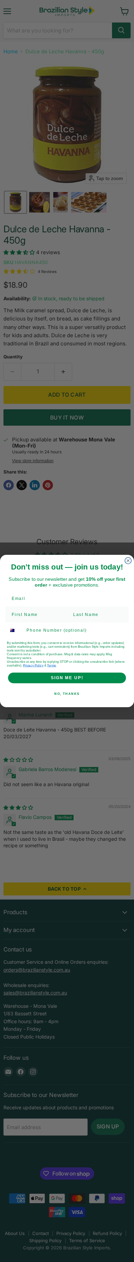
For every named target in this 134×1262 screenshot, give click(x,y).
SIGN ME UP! (67, 677)
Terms (51, 665)
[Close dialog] (128, 561)
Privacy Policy (33, 665)
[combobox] (15, 631)
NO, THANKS (67, 694)
